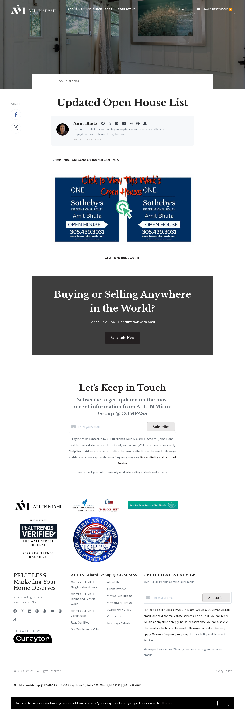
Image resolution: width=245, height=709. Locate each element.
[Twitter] (22, 611)
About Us (113, 582)
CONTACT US (127, 9)
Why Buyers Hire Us (119, 602)
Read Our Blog (80, 622)
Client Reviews (116, 589)
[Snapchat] (44, 611)
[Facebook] (15, 611)
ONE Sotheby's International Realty (95, 160)
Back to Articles (67, 81)
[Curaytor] (32, 642)
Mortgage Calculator (121, 623)
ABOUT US (75, 9)
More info (167, 703)
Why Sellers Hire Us (119, 596)
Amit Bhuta (62, 160)
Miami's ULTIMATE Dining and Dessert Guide (83, 599)
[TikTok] (14, 620)
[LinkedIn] (29, 611)
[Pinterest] (37, 611)
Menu (181, 9)
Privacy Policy (223, 671)
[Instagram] (60, 611)
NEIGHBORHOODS (100, 9)
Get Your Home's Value (85, 629)
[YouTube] (52, 611)
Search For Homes (119, 609)
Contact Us (114, 616)
